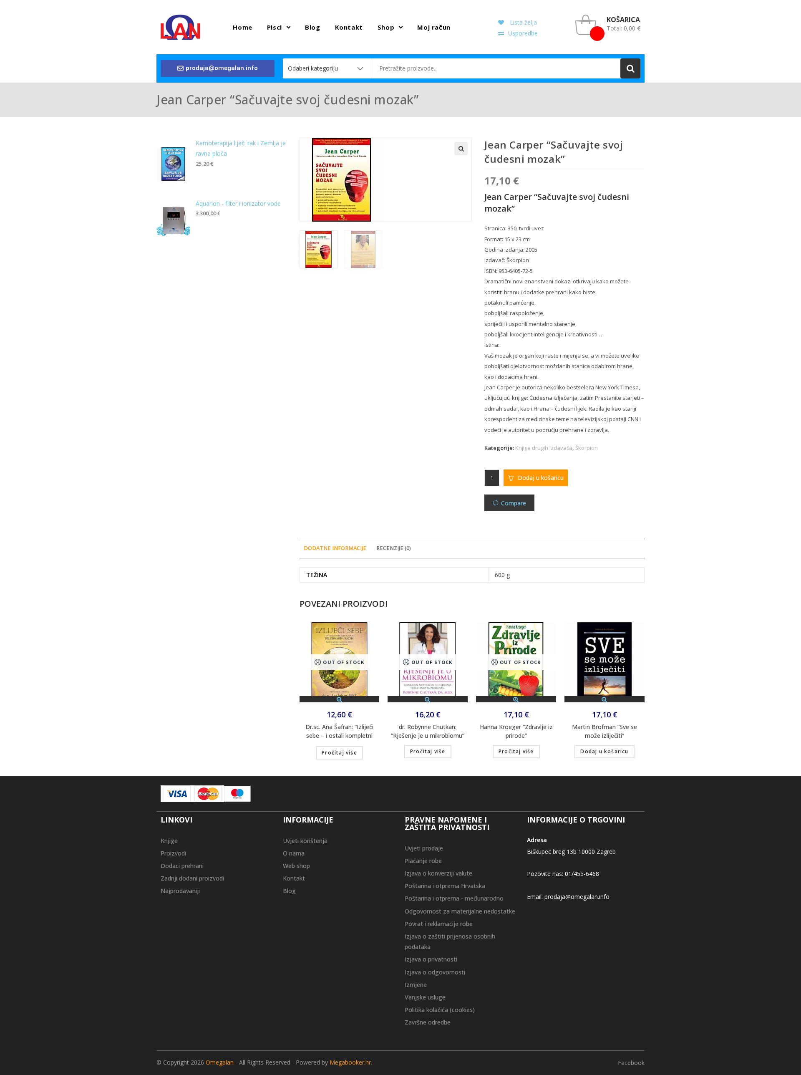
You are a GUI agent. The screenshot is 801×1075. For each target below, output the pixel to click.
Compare (513, 503)
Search (630, 68)
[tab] (335, 548)
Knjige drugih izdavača (543, 448)
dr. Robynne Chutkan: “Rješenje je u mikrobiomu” (427, 731)
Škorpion (586, 448)
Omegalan (220, 1062)
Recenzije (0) (393, 548)
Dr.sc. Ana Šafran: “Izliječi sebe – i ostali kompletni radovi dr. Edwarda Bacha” (339, 732)
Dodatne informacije (335, 548)
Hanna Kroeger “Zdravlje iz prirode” (516, 731)
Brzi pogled (340, 699)
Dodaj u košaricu (541, 478)
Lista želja (522, 22)
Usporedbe (523, 33)
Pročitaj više (339, 752)
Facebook (631, 1063)
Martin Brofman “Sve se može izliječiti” (604, 731)
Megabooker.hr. (351, 1062)
